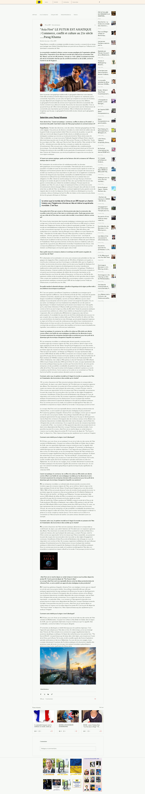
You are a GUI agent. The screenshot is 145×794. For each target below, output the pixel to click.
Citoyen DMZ (54, 14)
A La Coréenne (44, 14)
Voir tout (101, 707)
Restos (76, 14)
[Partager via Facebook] (40, 694)
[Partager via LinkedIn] (48, 694)
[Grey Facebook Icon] (99, 2)
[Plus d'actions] (95, 25)
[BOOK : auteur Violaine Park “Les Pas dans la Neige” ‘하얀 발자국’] (92, 716)
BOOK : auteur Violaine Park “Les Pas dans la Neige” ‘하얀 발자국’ (91, 726)
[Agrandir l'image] (49, 561)
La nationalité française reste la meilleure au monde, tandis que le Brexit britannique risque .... (43, 725)
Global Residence (66, 14)
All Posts (34, 14)
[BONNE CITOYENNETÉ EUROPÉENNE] (68, 716)
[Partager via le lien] (52, 694)
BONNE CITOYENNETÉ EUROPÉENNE (66, 725)
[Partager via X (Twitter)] (44, 694)
